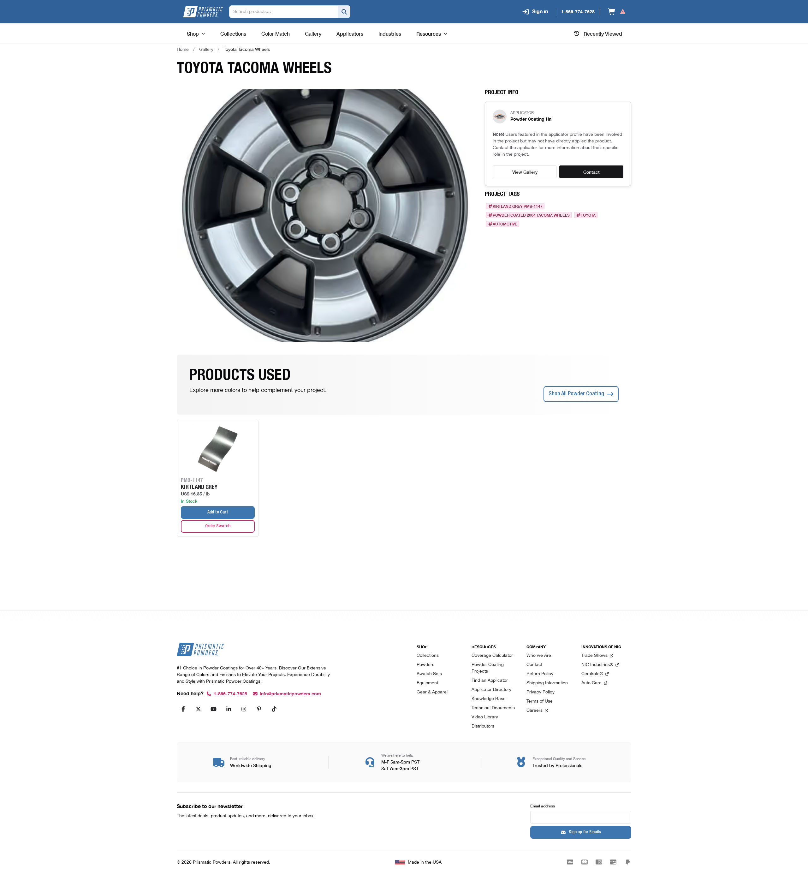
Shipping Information (547, 683)
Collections (428, 655)
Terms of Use (539, 701)
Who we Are (538, 655)
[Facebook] (183, 709)
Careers (534, 710)
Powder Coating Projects (488, 668)
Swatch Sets (429, 674)
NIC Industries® (597, 665)
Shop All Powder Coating (576, 394)
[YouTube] (213, 709)
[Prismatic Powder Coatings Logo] (203, 11)
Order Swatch (217, 526)
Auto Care (591, 683)
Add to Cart (217, 512)
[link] (247, 49)
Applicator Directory (491, 689)
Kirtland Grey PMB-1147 (518, 206)
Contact (591, 172)
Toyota (588, 215)
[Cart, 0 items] (617, 11)
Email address (542, 805)
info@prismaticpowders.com (290, 694)
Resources (428, 33)
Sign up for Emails (585, 832)
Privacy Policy (540, 692)
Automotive (505, 223)
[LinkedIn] (228, 709)
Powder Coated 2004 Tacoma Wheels (531, 215)
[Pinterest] (258, 709)
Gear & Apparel (432, 692)
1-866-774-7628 (230, 694)
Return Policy (539, 674)
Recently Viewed (603, 33)
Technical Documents (493, 708)
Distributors (483, 726)
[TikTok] (274, 709)
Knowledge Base (489, 699)
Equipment (427, 683)
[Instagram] (243, 709)
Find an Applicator (490, 680)
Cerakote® (592, 674)
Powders (425, 665)
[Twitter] (198, 709)
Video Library (485, 717)
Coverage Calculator (492, 655)
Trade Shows (594, 655)
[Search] (344, 11)
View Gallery (525, 172)
